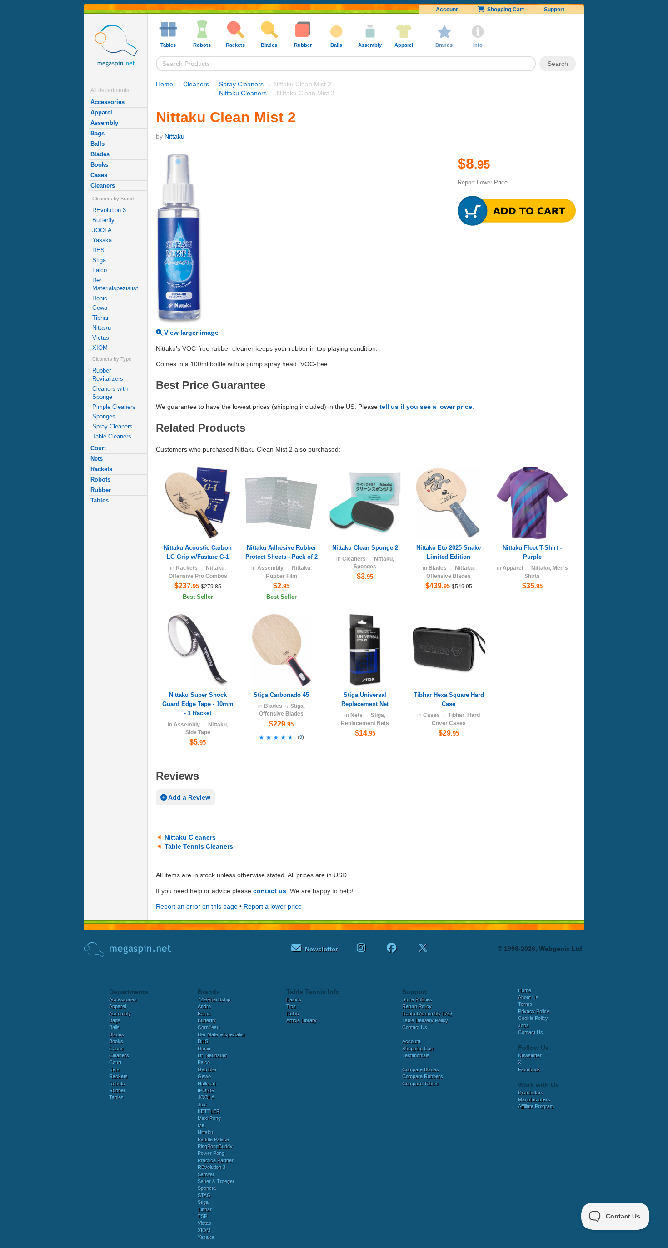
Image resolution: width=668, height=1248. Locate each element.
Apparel (101, 112)
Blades (100, 154)
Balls (97, 143)
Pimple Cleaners (113, 406)
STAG (204, 1195)
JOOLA (102, 230)
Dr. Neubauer (212, 1055)
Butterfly (103, 220)
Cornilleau (208, 1027)
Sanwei (206, 1174)
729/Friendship (214, 999)
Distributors (530, 1092)
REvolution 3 (109, 210)
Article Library (301, 1020)
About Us (528, 997)
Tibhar (100, 317)
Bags (97, 133)
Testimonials (415, 1055)
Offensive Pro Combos (198, 576)
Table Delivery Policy (425, 1020)
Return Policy (417, 1006)
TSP (202, 1216)
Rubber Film (281, 576)
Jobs (523, 1025)
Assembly (104, 122)
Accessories (107, 102)
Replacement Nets (365, 723)
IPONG (206, 1090)
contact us (269, 891)
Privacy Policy (533, 1011)
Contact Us (414, 1027)
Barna (204, 1013)
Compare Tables (420, 1083)
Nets (96, 458)
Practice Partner (216, 1160)
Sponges (103, 416)
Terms (525, 1004)
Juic (202, 1104)
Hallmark (207, 1083)
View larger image (190, 332)
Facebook (529, 1069)
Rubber (100, 490)
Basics (293, 999)
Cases (98, 175)
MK (201, 1125)
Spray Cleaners (112, 426)
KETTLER (209, 1111)
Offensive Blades (448, 576)
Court (98, 448)
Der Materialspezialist (115, 284)
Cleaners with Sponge (110, 392)
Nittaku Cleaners (243, 93)
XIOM (100, 347)
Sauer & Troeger (216, 1181)
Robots (100, 479)
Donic (99, 298)
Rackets (101, 469)
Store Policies (417, 999)
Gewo (99, 307)
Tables (99, 500)
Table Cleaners (111, 436)
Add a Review (188, 797)
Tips (291, 1006)
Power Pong (211, 1153)
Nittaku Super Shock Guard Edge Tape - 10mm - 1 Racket (198, 703)
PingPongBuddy (215, 1146)
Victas (100, 337)
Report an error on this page (197, 906)
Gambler (207, 1069)
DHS (98, 250)
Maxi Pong (209, 1118)
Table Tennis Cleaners (199, 846)
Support (554, 9)
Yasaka (102, 240)
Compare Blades (420, 1069)
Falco (99, 270)
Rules (292, 1013)
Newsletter (530, 1055)
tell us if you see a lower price (425, 406)
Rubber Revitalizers (107, 374)
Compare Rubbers (422, 1076)
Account (447, 9)
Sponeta (207, 1188)
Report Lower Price (483, 182)
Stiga (99, 260)
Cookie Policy (533, 1018)
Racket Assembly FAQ (427, 1013)
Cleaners (102, 185)
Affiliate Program (536, 1106)
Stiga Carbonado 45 (281, 694)
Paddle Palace (213, 1139)
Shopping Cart (504, 9)
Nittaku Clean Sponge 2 (365, 547)
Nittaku (101, 327)
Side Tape (197, 732)
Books (99, 164)
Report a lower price (273, 906)
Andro (204, 1006)
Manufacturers (534, 1099)
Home (164, 84)
